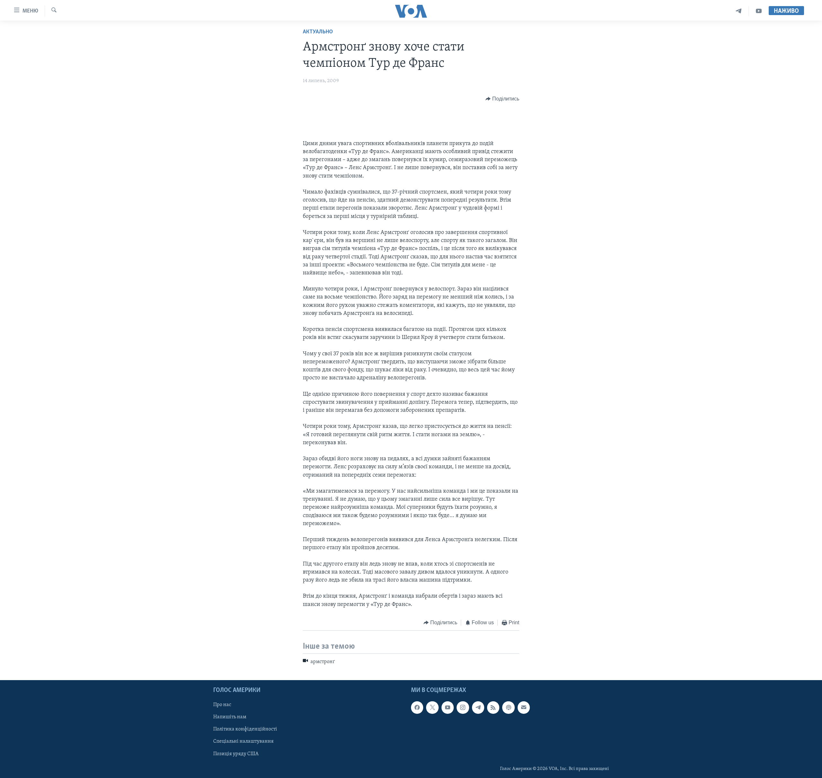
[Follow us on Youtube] (448, 707)
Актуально (318, 32)
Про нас (222, 704)
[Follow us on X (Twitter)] (432, 707)
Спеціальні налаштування (243, 741)
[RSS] (493, 707)
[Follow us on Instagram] (463, 707)
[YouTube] (759, 11)
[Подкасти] (508, 707)
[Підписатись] (524, 707)
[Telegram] (739, 11)
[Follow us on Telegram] (478, 707)
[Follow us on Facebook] (417, 707)
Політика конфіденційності (245, 729)
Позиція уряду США (235, 753)
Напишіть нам (229, 717)
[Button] (502, 99)
